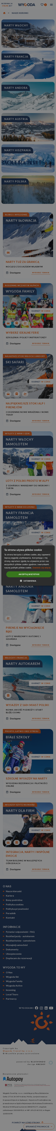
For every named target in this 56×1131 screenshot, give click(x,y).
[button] (28, 580)
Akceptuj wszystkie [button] (29, 574)
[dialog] (28, 565)
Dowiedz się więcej (41, 567)
